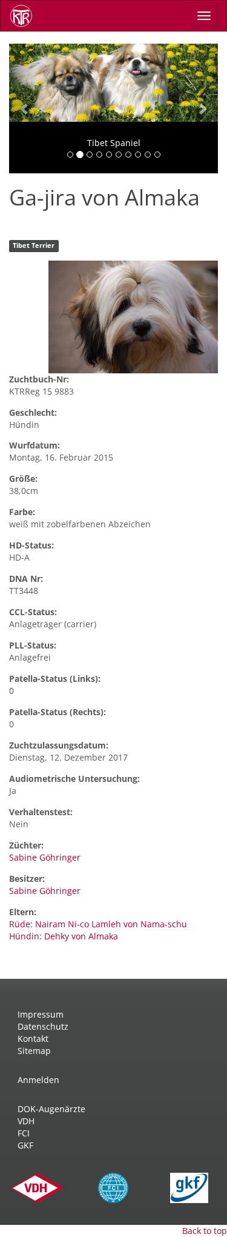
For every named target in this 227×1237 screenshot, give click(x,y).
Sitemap (34, 1050)
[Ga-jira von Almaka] (133, 317)
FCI (24, 1133)
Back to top (204, 1230)
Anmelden (38, 1079)
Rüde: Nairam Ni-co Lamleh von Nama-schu (98, 924)
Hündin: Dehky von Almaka (63, 936)
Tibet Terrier (33, 246)
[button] (25, 108)
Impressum (41, 1014)
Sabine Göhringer (45, 857)
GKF (25, 1145)
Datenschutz (43, 1026)
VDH (26, 1121)
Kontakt (33, 1038)
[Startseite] (25, 15)
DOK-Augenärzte (51, 1109)
